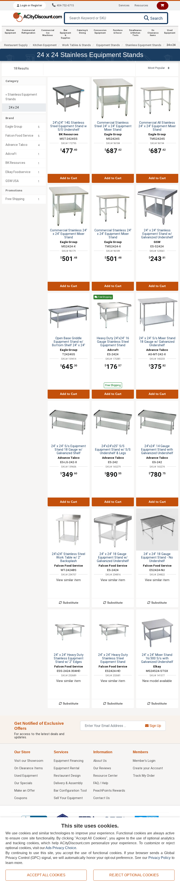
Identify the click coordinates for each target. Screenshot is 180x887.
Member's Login (144, 761)
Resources (141, 5)
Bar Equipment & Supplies (65, 34)
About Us (100, 761)
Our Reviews (102, 768)
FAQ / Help (100, 783)
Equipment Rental (66, 768)
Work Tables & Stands (76, 45)
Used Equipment (169, 31)
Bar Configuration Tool (70, 790)
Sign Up (155, 726)
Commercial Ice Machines (47, 32)
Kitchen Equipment (10, 31)
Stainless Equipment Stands (143, 45)
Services (124, 5)
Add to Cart (68, 178)
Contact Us (101, 798)
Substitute (70, 602)
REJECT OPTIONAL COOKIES (134, 875)
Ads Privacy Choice (60, 848)
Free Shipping (113, 385)
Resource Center (105, 776)
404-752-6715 (65, 5)
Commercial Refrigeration (28, 31)
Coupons (20, 798)
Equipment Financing (68, 761)
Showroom (28, 761)
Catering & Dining (82, 31)
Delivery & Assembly (68, 783)
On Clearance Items (153, 32)
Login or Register (30, 5)
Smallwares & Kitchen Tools (135, 32)
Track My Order (144, 776)
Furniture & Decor (117, 31)
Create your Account (148, 768)
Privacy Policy (159, 858)
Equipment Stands (108, 45)
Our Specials (23, 783)
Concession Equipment (100, 31)
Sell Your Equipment (68, 798)
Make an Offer (24, 790)
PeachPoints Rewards (109, 790)
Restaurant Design (67, 776)
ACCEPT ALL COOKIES (46, 875)
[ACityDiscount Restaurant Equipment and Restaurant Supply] (37, 17)
